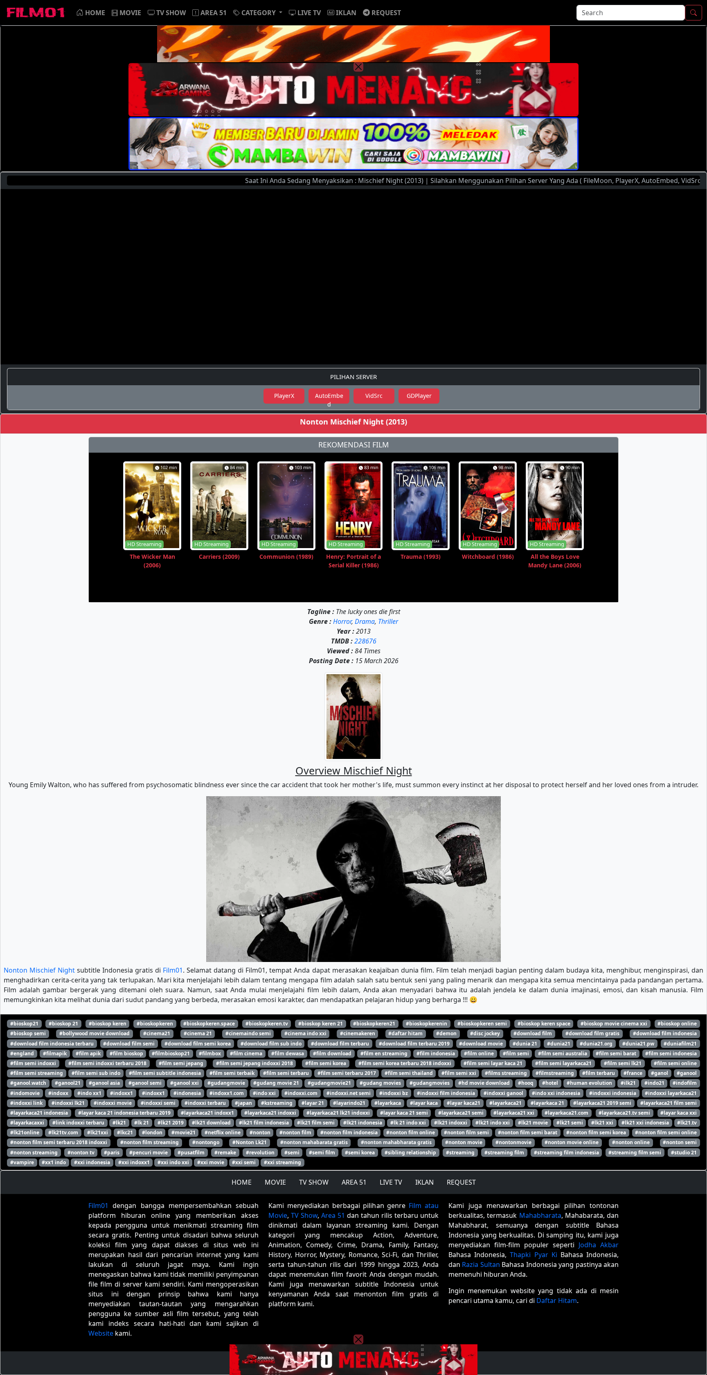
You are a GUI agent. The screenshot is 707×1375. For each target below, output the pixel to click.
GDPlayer (419, 396)
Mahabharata (540, 1215)
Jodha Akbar (599, 1244)
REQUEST (461, 1182)
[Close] (358, 67)
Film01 (173, 970)
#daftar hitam (405, 1033)
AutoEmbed (329, 398)
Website (100, 1333)
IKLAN (424, 1182)
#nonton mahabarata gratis (314, 1142)
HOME (242, 1182)
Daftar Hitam (556, 1300)
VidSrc (374, 396)
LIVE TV (391, 1182)
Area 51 (333, 1215)
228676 (365, 641)
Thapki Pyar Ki (533, 1254)
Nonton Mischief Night (39, 970)
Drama (365, 621)
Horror (342, 621)
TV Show (304, 1215)
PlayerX (284, 396)
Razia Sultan (481, 1264)
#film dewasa (287, 1053)
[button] (258, 13)
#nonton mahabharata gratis (396, 1142)
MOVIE (275, 1182)
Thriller (388, 621)
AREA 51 (354, 1182)
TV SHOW (314, 1182)
